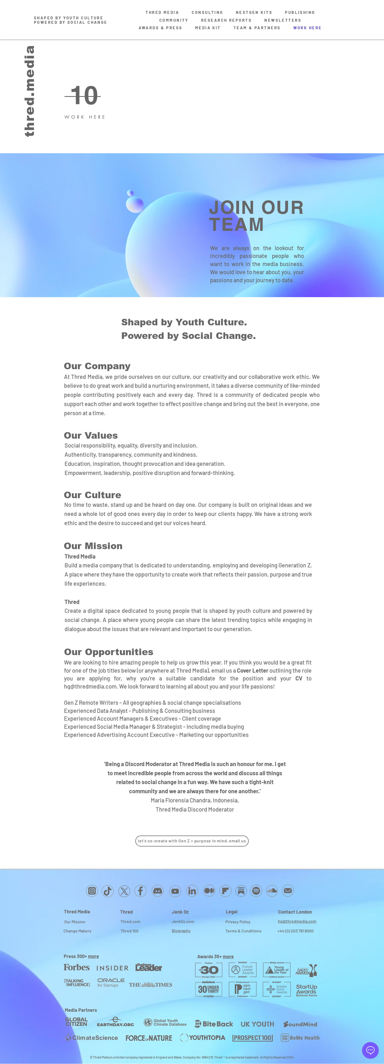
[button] (89, 95)
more (93, 956)
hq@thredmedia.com (90, 686)
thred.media (29, 91)
